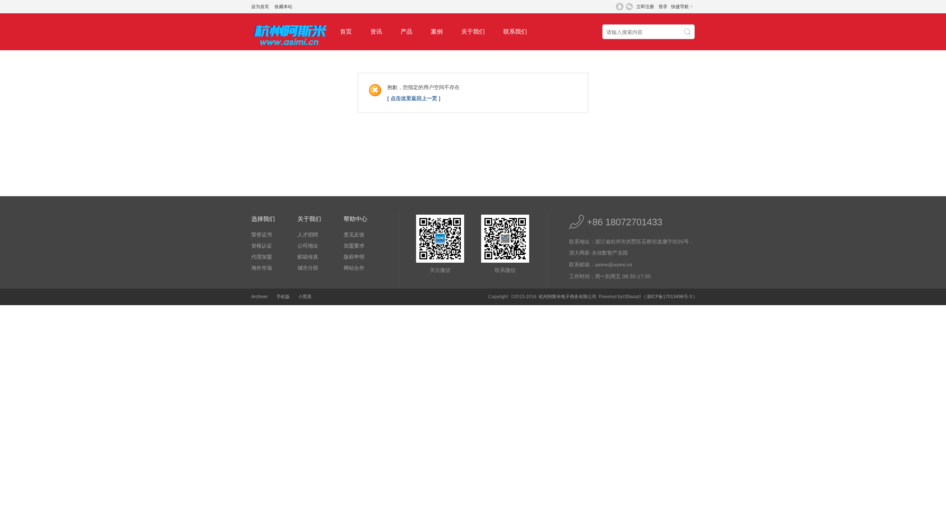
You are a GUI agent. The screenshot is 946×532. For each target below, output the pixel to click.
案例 (437, 31)
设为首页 (260, 6)
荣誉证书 (261, 235)
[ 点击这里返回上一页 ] (413, 98)
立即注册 (645, 6)
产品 (406, 31)
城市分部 (307, 268)
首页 (346, 31)
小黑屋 (305, 296)
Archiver (259, 296)
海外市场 (261, 268)
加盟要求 (354, 246)
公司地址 (307, 246)
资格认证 (261, 246)
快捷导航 (680, 6)
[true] (688, 32)
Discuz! (633, 296)
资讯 (376, 31)
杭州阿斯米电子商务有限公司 (567, 296)
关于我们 (473, 31)
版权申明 (354, 257)
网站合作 (354, 268)
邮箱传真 (307, 257)
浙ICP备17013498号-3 (669, 296)
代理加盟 (261, 257)
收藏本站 (283, 6)
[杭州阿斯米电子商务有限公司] (290, 48)
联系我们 (515, 31)
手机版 (283, 296)
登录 (663, 6)
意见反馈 (354, 235)
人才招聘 (307, 235)
